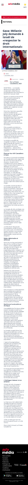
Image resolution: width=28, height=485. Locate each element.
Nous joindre (6, 456)
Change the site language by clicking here (14, 17)
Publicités (5, 462)
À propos (5, 458)
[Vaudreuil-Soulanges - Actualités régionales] (14, 3)
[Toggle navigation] (2, 5)
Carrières (5, 460)
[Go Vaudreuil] (7, 451)
